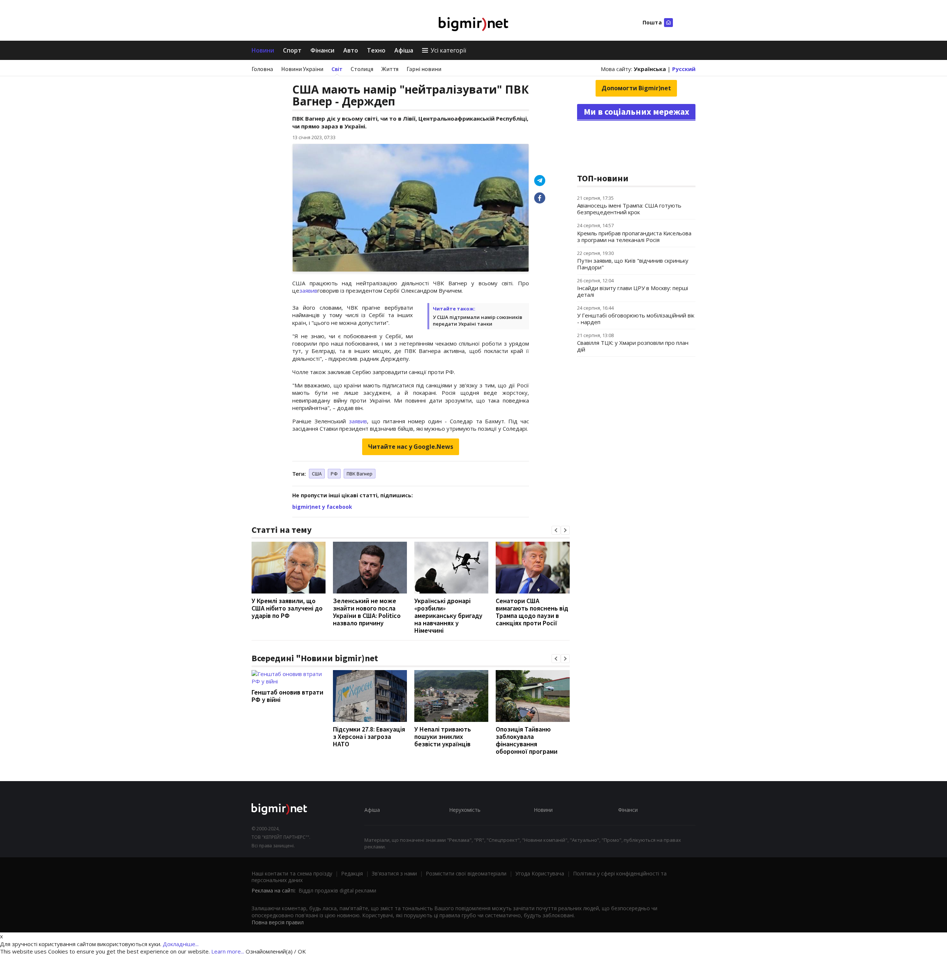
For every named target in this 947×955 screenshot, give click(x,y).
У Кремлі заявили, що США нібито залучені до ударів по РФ (287, 608)
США (317, 473)
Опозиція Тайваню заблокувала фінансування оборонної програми (526, 740)
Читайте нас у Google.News (410, 447)
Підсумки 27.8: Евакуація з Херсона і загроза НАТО (369, 736)
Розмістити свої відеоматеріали (466, 873)
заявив (308, 290)
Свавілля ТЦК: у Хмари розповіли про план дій (632, 346)
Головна (262, 69)
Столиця (362, 69)
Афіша (403, 50)
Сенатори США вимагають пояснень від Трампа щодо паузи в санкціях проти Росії (532, 611)
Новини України (302, 69)
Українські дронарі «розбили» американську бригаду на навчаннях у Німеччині (448, 615)
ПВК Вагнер (360, 473)
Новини (263, 50)
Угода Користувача (539, 873)
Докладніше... (181, 944)
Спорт (292, 50)
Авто (350, 50)
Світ (337, 69)
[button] (556, 530)
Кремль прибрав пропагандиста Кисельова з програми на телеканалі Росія (634, 236)
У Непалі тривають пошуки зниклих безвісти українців (442, 736)
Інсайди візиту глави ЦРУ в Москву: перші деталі (632, 291)
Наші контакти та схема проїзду (292, 873)
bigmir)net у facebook (322, 506)
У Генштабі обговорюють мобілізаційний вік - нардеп (635, 319)
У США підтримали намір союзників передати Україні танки (477, 320)
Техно (376, 50)
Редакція (352, 873)
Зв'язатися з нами (394, 873)
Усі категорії (448, 50)
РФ (334, 473)
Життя (389, 69)
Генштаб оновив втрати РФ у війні (287, 696)
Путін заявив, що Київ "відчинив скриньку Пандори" (632, 264)
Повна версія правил (278, 922)
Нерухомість (465, 809)
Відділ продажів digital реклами (337, 890)
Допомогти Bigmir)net (636, 88)
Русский (683, 69)
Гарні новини (424, 69)
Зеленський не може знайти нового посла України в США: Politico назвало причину (367, 611)
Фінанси (322, 50)
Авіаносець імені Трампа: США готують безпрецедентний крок (629, 209)
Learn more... (227, 951)
